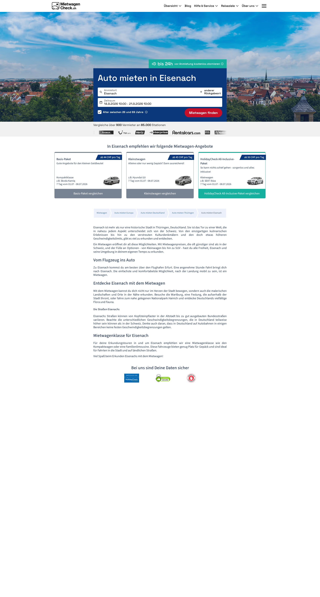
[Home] (66, 6)
